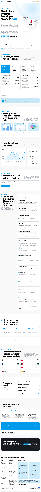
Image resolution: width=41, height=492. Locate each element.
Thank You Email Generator (13, 479)
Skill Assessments (11, 484)
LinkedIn (10, 462)
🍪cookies (22, 480)
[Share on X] (7, 39)
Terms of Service (7, 488)
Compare (20, 49)
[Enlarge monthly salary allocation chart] (33, 128)
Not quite (37, 432)
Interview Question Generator (11, 483)
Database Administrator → (34, 306)
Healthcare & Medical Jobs (23, 472)
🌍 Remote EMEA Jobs (33, 469)
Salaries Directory (3, 477)
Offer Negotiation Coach (12, 480)
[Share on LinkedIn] (3, 39)
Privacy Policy (2, 488)
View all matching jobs (6, 185)
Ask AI (39, 488)
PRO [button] (36, 1)
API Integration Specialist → (32, 299)
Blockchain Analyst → (27, 301)
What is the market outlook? (22, 390)
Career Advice (3, 472)
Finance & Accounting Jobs (23, 462)
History (9, 49)
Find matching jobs (28, 444)
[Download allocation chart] (38, 124)
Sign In (34, 1)
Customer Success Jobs (22, 469)
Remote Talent (11, 467)
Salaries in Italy (3, 6)
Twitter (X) (10, 464)
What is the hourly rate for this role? (23, 384)
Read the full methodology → (6, 428)
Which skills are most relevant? (22, 387)
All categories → (21, 478)
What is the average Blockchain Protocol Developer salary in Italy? (27, 381)
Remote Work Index (4, 482)
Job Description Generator (13, 481)
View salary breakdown (5, 36)
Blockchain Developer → (34, 301)
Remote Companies (4, 473)
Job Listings (2, 471)
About (2, 462)
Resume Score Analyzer (12, 472)
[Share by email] (9, 39)
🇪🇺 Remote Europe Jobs (33, 465)
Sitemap (2, 483)
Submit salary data (14, 36)
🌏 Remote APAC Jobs (33, 470)
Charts (5, 49)
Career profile (13, 49)
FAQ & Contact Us (3, 463)
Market (17, 49)
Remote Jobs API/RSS (4, 479)
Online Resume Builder (12, 471)
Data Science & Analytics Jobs (22, 468)
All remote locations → (33, 471)
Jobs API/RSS (11, 488)
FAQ (23, 49)
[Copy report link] (11, 39)
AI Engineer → (20, 299)
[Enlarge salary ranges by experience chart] (7, 128)
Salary (2, 49)
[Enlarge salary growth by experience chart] (20, 128)
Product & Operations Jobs (23, 465)
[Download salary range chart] (11, 124)
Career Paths (3, 476)
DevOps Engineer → (21, 308)
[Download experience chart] (25, 124)
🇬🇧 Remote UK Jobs (32, 466)
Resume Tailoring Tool (12, 473)
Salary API (35, 444)
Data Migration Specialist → (27, 306)
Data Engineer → (20, 306)
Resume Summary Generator (11, 475)
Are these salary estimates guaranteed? (23, 393)
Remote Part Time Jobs (33, 475)
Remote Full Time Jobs (33, 474)
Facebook (10, 463)
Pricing (2, 464)
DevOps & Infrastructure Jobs (22, 476)
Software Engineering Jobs (23, 466)
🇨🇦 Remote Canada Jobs (33, 462)
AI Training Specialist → (25, 299)
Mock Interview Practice (12, 476)
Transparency (3, 467)
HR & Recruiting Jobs (22, 473)
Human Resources (3, 478)
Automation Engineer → (21, 301)
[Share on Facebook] (5, 39)
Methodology (27, 49)
